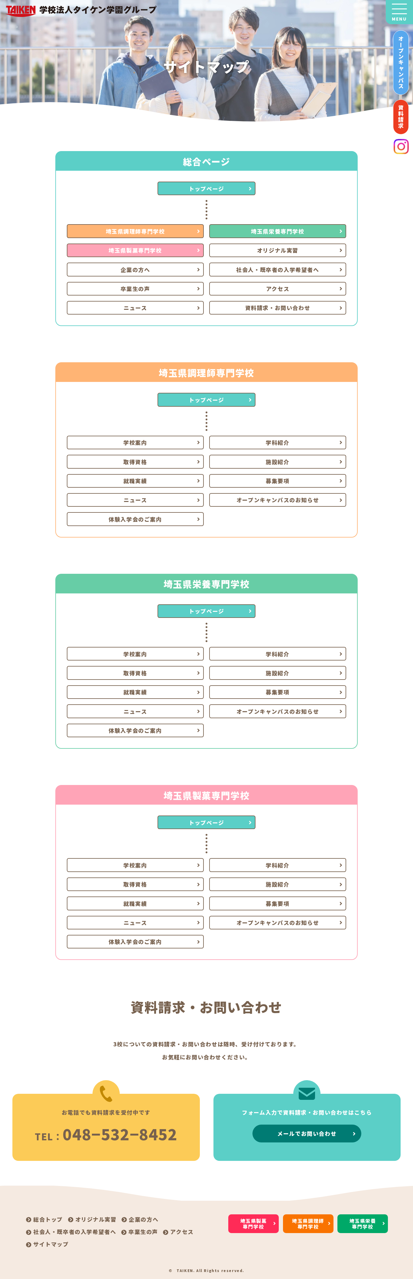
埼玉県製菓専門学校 (135, 250)
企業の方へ (135, 269)
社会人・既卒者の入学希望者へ (277, 269)
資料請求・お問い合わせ (278, 308)
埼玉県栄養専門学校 (277, 231)
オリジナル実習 (277, 250)
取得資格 (135, 462)
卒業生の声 (135, 288)
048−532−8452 (120, 1134)
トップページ (206, 188)
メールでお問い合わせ (307, 1133)
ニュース (135, 308)
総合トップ (48, 1219)
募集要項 (277, 481)
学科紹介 (277, 442)
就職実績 (135, 481)
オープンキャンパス (401, 62)
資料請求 (401, 117)
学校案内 (135, 442)
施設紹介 (277, 462)
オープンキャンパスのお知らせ (277, 500)
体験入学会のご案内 (135, 519)
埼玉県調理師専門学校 (135, 231)
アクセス (277, 288)
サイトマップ (51, 1244)
